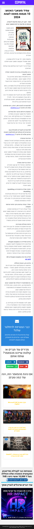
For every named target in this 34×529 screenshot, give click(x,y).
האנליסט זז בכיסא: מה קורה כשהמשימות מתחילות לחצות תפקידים (17, 429)
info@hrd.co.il (15, 108)
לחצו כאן (28, 259)
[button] (3, 3)
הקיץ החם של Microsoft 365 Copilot (17, 403)
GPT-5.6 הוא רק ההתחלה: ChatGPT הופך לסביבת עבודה (17, 455)
